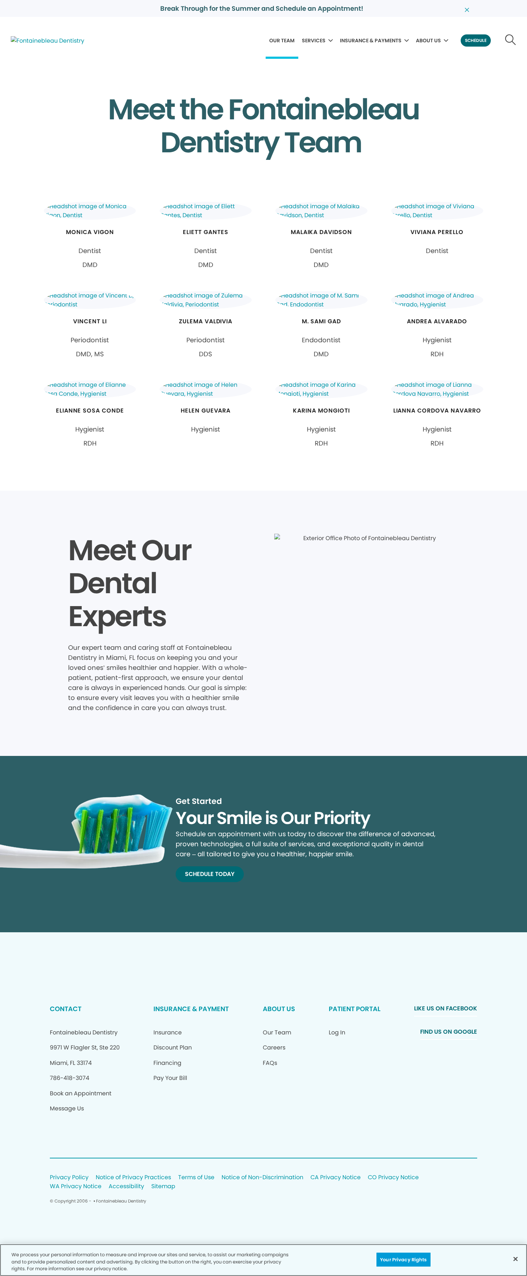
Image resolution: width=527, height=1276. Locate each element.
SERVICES (314, 40)
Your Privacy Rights (403, 1259)
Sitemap (163, 1186)
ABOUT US (428, 40)
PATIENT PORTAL (354, 1008)
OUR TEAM (282, 40)
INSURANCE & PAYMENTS (371, 40)
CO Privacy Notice (393, 1177)
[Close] (515, 1259)
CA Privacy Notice (335, 1177)
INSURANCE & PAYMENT (191, 1008)
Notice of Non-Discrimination (262, 1177)
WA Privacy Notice (75, 1186)
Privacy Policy (69, 1177)
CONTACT (65, 1008)
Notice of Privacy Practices (133, 1177)
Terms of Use (196, 1177)
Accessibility (126, 1186)
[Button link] (510, 40)
